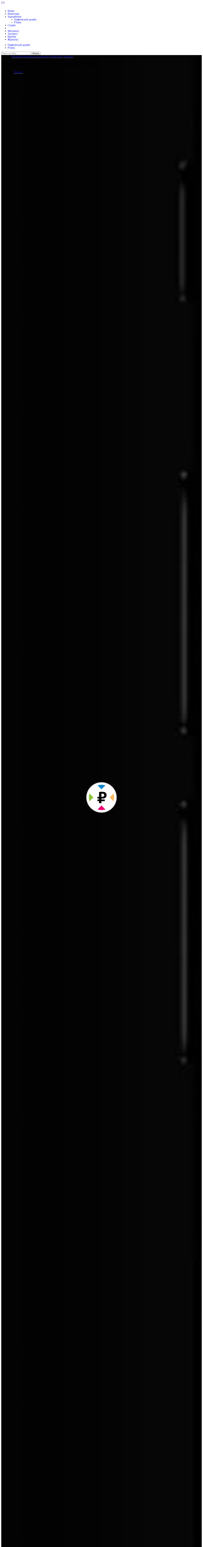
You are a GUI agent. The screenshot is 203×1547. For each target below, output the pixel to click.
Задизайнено (14, 16)
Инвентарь (13, 13)
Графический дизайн (25, 19)
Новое (11, 11)
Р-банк (17, 22)
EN (3, 2)
